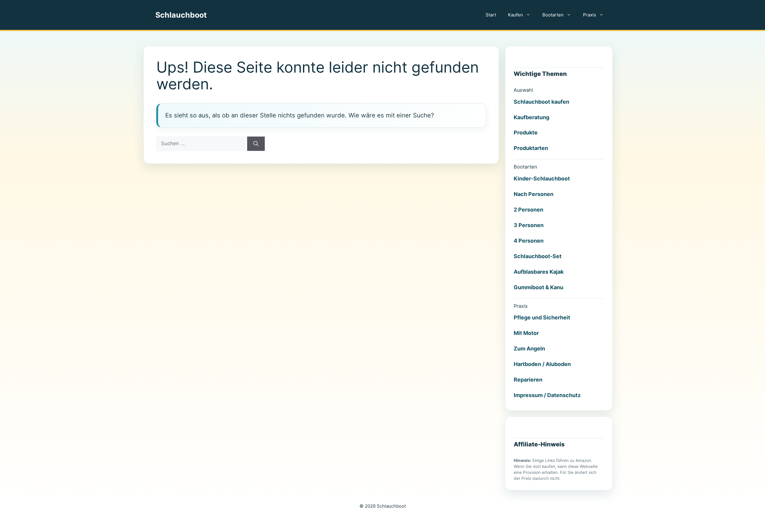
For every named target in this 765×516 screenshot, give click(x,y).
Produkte (526, 132)
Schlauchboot (181, 14)
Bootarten (553, 15)
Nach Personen (533, 194)
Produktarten (531, 148)
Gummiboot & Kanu (538, 287)
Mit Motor (526, 333)
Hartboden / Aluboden (542, 364)
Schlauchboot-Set (537, 256)
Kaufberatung (531, 117)
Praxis (589, 15)
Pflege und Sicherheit (542, 317)
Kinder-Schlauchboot (542, 178)
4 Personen (529, 241)
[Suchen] (256, 144)
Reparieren (528, 379)
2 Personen (528, 209)
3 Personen (529, 225)
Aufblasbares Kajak (539, 272)
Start (491, 15)
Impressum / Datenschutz (547, 395)
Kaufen (515, 15)
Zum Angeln (529, 348)
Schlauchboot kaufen (541, 102)
